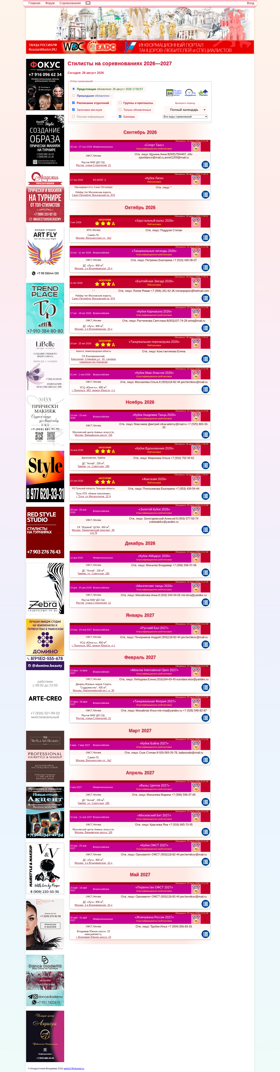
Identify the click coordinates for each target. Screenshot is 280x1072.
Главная (34, 3)
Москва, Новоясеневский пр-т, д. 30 (93, 690)
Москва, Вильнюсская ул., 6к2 (93, 238)
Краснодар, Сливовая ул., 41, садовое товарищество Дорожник (93, 360)
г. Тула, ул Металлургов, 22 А (93, 496)
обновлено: (110, 89)
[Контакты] (88, 3)
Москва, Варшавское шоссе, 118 (93, 435)
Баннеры (129, 116)
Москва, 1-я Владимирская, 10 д (93, 268)
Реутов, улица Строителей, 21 (93, 165)
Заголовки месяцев (89, 109)
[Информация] (205, 164)
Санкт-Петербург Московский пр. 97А (93, 195)
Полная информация (90, 116)
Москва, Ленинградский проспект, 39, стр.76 (93, 531)
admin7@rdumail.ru (74, 1068)
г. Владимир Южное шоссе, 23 (93, 937)
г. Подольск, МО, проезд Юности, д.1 (93, 390)
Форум (50, 3)
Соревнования (70, 3)
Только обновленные (137, 109)
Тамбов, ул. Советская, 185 (93, 466)
